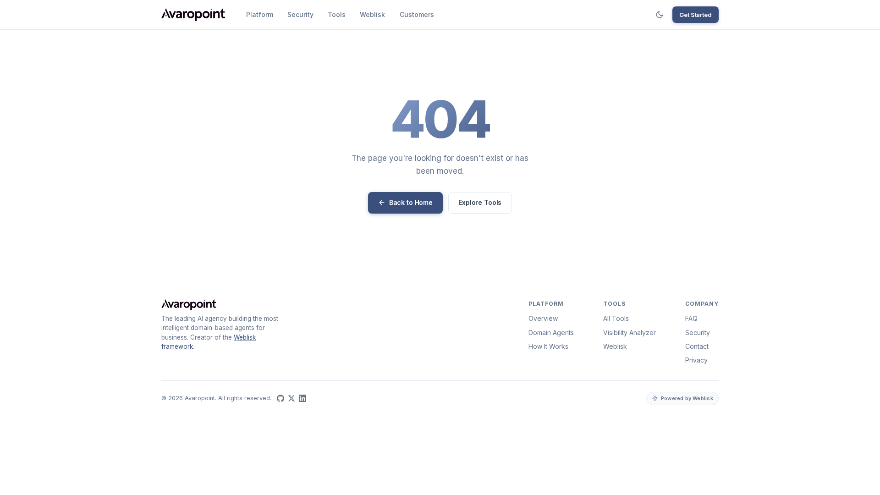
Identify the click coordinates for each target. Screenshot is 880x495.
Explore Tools (479, 202)
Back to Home (411, 202)
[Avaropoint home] (193, 14)
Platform (259, 14)
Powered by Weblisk (687, 398)
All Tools (616, 318)
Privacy (696, 360)
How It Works (548, 346)
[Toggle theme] (660, 15)
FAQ (691, 318)
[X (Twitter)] (291, 398)
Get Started (695, 14)
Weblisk (372, 14)
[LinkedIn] (302, 398)
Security (300, 14)
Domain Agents (551, 332)
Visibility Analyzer (629, 332)
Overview (543, 318)
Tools (337, 14)
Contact (697, 346)
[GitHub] (280, 398)
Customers (417, 14)
